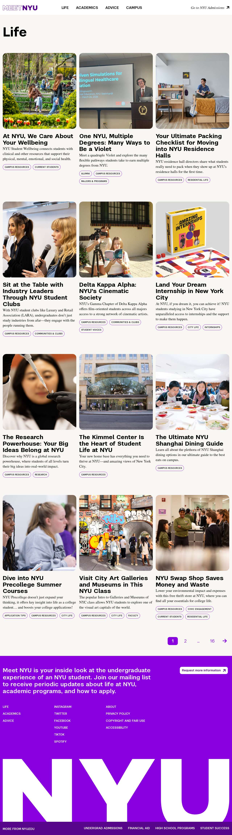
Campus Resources (17, 167)
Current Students (47, 167)
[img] (39, 91)
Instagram (62, 707)
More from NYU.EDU (18, 829)
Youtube (61, 728)
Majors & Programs (94, 181)
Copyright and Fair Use (125, 721)
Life (65, 7)
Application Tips (15, 615)
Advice (112, 7)
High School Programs (175, 828)
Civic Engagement (200, 609)
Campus (134, 7)
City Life (193, 327)
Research (41, 474)
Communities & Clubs (49, 333)
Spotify (60, 742)
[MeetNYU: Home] (20, 7)
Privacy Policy (118, 714)
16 (212, 641)
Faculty (133, 615)
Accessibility (117, 728)
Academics (87, 7)
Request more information (201, 670)
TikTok (59, 734)
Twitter (60, 714)
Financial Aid (139, 828)
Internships (212, 327)
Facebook (62, 721)
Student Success (214, 828)
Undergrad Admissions (103, 828)
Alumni (85, 173)
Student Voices (91, 329)
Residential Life (198, 180)
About (111, 707)
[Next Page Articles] (225, 640)
